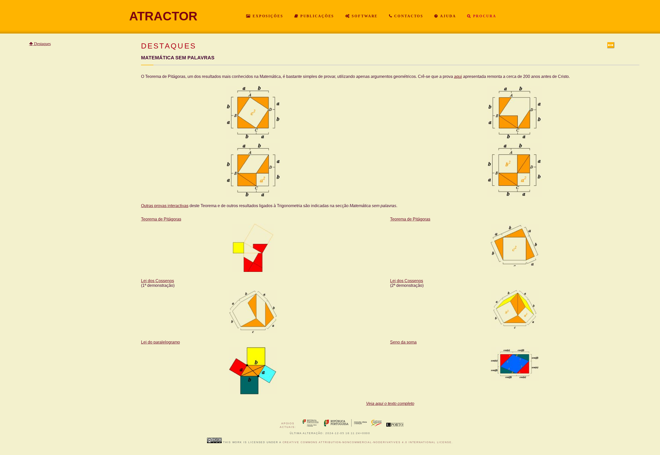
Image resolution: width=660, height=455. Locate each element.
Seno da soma (403, 342)
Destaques (42, 44)
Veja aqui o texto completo (390, 403)
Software (364, 16)
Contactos (407, 16)
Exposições (267, 16)
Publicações (316, 16)
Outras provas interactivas (164, 206)
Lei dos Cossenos (157, 281)
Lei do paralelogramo (160, 342)
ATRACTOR (163, 16)
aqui (458, 76)
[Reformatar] (610, 45)
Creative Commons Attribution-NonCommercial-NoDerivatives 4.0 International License (367, 442)
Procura (483, 16)
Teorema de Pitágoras (161, 219)
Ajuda (447, 16)
